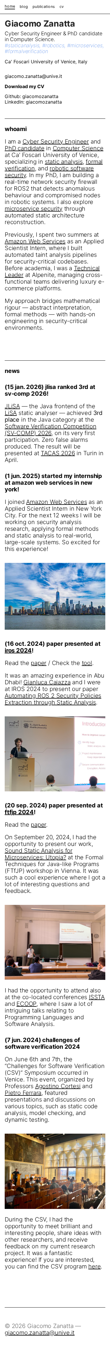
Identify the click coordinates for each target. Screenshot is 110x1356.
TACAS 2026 (58, 453)
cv (62, 7)
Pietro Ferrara (23, 1092)
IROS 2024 (18, 650)
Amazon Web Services (56, 501)
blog (24, 7)
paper (38, 662)
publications (44, 7)
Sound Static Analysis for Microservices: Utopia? (38, 854)
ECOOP (26, 1003)
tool (87, 662)
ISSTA (97, 997)
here (94, 1266)
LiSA (11, 412)
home (10, 6)
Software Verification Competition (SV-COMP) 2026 (50, 430)
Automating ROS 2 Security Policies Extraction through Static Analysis (53, 699)
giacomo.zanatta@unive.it (33, 76)
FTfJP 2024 (19, 812)
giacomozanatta (40, 96)
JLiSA (12, 406)
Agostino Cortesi (58, 1086)
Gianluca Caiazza (47, 682)
